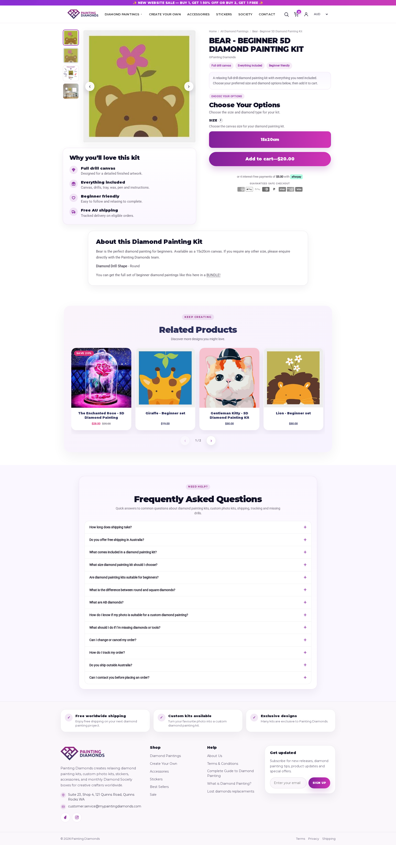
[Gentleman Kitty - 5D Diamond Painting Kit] (229, 378)
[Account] (306, 14)
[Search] (286, 14)
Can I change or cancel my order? (112, 640)
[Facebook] (65, 817)
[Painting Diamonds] (82, 753)
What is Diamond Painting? (229, 784)
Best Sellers (159, 787)
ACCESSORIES (198, 14)
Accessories (159, 771)
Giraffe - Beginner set (165, 413)
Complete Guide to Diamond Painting (230, 773)
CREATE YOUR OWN (165, 14)
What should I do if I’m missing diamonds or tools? (124, 627)
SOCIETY (245, 14)
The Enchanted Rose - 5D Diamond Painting (101, 415)
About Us (214, 756)
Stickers (156, 779)
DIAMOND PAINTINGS (122, 14)
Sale (153, 795)
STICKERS (224, 14)
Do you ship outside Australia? (110, 665)
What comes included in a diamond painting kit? (123, 552)
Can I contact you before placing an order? (119, 677)
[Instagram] (77, 817)
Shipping (329, 838)
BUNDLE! (213, 275)
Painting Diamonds (223, 57)
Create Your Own (163, 764)
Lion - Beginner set (293, 413)
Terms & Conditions (222, 764)
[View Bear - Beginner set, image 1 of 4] (71, 38)
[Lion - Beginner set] (294, 378)
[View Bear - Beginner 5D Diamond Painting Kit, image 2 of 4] (71, 55)
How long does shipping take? (110, 527)
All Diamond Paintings (234, 31)
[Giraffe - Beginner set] (165, 378)
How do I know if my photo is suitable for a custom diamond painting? (138, 615)
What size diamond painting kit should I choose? (123, 565)
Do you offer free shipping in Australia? (116, 540)
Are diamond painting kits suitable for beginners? (124, 577)
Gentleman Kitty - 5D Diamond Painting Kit (229, 415)
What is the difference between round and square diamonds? (132, 590)
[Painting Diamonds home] (82, 14)
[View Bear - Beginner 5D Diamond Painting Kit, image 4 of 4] (71, 91)
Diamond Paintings (165, 756)
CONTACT (267, 14)
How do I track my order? (107, 652)
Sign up (319, 782)
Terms (300, 838)
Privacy (313, 838)
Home (213, 31)
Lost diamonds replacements (230, 791)
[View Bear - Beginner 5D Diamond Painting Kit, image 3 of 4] (71, 73)
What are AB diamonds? (106, 602)
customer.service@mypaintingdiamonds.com (104, 806)
